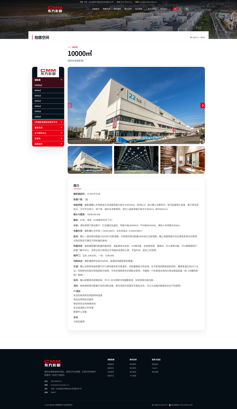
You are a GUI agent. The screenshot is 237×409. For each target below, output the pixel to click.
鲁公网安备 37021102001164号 (182, 405)
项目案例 (128, 9)
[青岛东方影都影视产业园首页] (57, 9)
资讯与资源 (152, 9)
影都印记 (111, 375)
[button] (202, 105)
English (155, 368)
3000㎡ (38, 100)
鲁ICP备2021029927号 (159, 405)
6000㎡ (38, 90)
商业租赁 (138, 9)
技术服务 (133, 368)
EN (180, 9)
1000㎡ (38, 116)
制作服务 (117, 9)
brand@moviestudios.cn (148, 2)
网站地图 (155, 372)
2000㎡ (38, 106)
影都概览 (95, 9)
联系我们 (163, 9)
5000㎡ (38, 95)
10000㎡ (38, 85)
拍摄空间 (106, 9)
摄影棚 (202, 37)
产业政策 (133, 375)
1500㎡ (38, 111)
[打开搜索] (186, 8)
